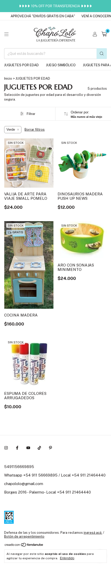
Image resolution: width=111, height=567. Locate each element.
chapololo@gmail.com (23, 483)
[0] (104, 34)
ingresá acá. (93, 533)
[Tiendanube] (24, 546)
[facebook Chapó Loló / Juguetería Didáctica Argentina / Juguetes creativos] (17, 448)
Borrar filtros (35, 129)
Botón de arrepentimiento (24, 536)
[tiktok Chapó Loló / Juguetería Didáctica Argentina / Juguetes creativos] (39, 448)
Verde (10, 129)
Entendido (67, 558)
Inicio (8, 78)
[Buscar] (102, 53)
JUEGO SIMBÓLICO (61, 65)
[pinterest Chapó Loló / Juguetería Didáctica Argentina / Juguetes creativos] (50, 448)
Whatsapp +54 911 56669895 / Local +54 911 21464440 (55, 475)
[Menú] (6, 34)
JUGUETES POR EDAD (21, 65)
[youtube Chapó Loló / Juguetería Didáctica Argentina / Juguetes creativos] (28, 448)
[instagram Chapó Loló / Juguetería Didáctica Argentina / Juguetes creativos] (6, 448)
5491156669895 (19, 466)
